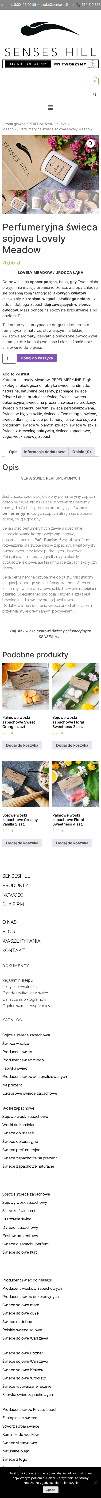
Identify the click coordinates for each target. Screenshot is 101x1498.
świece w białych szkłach (45, 425)
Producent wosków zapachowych (32, 1288)
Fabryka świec (14, 1068)
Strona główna (14, 124)
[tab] (13, 452)
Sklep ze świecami (19, 1211)
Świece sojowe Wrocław (24, 1378)
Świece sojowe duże (21, 1313)
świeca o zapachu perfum (25, 408)
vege (6, 436)
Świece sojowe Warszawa (25, 1338)
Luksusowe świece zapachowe (29, 1093)
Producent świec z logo (23, 1060)
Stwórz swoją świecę (20, 1426)
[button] (50, 107)
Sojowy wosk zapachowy (24, 1202)
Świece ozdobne (17, 1321)
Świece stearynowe (19, 1443)
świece (90, 413)
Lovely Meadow (36, 379)
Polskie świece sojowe (22, 1330)
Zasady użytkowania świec (25, 993)
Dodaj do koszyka (37, 358)
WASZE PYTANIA (21, 941)
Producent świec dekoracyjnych (30, 1296)
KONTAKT (13, 950)
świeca (65, 396)
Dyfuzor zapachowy (20, 1227)
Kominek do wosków (21, 1434)
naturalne (10, 391)
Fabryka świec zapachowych (27, 1394)
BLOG (8, 931)
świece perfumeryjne (49, 419)
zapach (44, 436)
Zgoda (50, 1490)
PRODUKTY (15, 885)
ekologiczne (30, 385)
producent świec (42, 396)
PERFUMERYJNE (42, 124)
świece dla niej (15, 419)
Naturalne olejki (16, 1451)
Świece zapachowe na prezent (29, 1158)
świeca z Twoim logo (63, 413)
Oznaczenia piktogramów (24, 999)
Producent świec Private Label (29, 1409)
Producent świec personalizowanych (34, 1076)
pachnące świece (71, 391)
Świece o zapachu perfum (25, 1244)
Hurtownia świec (16, 1219)
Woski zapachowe (18, 1108)
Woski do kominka (18, 1125)
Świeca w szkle (15, 1043)
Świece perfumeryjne (21, 1150)
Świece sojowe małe (21, 1305)
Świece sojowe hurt (19, 1252)
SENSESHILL (16, 876)
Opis (13, 451)
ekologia (10, 385)
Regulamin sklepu (17, 980)
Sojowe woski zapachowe (25, 1116)
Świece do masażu (18, 1133)
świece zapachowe (73, 430)
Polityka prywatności (19, 986)
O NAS (9, 922)
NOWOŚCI (13, 895)
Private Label (14, 396)
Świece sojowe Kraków (23, 1370)
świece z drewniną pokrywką (28, 430)
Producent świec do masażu (27, 1280)
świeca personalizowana (72, 408)
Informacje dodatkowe (45, 451)
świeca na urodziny (78, 402)
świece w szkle (83, 425)
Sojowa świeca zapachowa (26, 1035)
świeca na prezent (42, 402)
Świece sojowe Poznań (22, 1353)
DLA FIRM (13, 904)
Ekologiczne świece (19, 1418)
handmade (79, 385)
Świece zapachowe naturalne (28, 1166)
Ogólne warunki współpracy (26, 1006)
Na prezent (12, 1085)
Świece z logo (15, 1459)
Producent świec (17, 1052)
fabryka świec (55, 385)
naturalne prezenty (37, 391)
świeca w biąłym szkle (22, 413)
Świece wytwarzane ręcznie (26, 1386)
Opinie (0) (81, 451)
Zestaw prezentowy (20, 1236)
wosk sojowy (24, 436)
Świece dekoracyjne (20, 1141)
